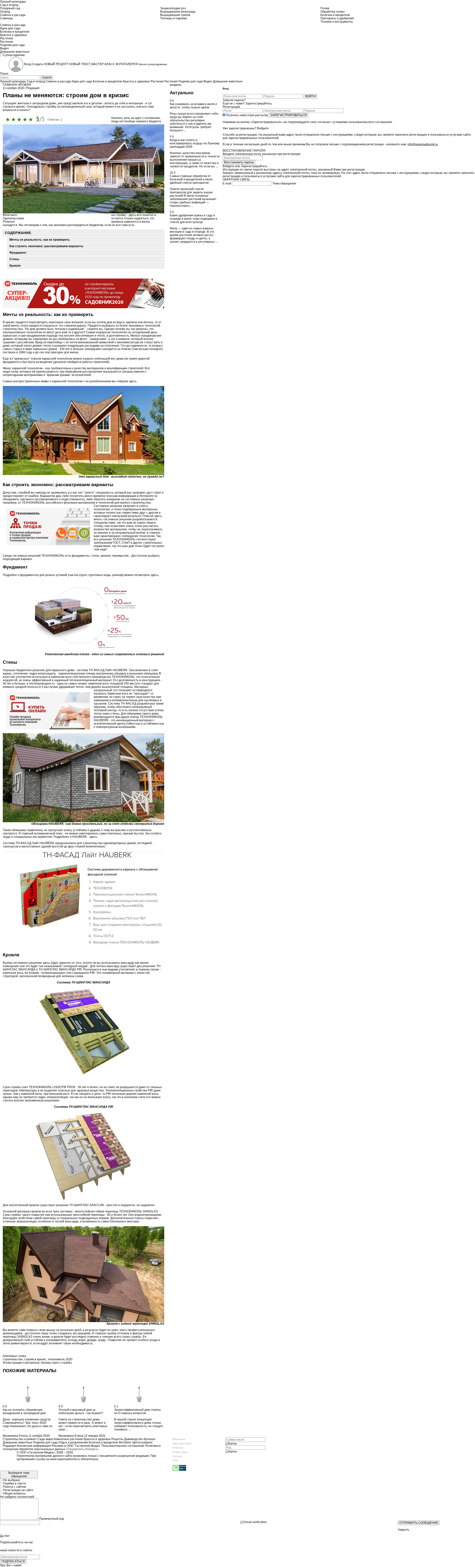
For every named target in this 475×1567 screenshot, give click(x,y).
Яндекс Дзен (180, 1451)
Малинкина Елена (15, 1435)
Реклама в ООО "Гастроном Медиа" (76, 1445)
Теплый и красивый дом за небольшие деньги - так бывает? (80, 1411)
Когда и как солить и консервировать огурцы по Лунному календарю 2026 (195, 143)
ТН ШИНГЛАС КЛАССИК (86, 1205)
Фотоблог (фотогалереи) (135, 1442)
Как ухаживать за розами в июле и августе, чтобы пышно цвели (193, 105)
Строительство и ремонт (20, 1439)
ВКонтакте (179, 1439)
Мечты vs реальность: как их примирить (39, 239)
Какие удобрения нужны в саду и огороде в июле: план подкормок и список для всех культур (193, 219)
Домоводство (133, 1439)
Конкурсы (92, 1449)
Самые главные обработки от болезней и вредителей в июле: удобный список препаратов (191, 179)
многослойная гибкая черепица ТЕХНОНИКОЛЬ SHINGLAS (116, 1211)
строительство (13, 1359)
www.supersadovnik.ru (65, 1459)
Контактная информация (34, 1445)
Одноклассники (182, 1443)
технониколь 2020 (60, 1359)
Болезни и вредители (103, 1442)
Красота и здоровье (97, 1439)
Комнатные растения (68, 1439)
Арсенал (149, 1439)
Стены (14, 259)
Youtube (177, 1456)
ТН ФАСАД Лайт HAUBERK (108, 670)
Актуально (182, 92)
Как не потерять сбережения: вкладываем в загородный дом (24, 1411)
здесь (132, 381)
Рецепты (117, 1439)
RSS (175, 1460)
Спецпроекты (75, 1449)
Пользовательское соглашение (122, 1445)
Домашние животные (17, 1442)
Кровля (14, 265)
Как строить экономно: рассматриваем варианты (46, 246)
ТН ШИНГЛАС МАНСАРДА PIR (60, 969)
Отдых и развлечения (73, 1442)
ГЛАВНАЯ (10, 84)
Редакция (9, 1445)
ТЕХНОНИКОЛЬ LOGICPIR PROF (52, 1087)
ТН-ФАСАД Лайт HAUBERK (35, 843)
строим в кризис (35, 1359)
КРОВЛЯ (25, 84)
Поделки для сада (45, 1442)
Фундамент (17, 252)
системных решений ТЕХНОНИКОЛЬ (38, 555)
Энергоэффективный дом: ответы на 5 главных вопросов (137, 1411)
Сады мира (45, 1439)
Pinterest (178, 1447)
